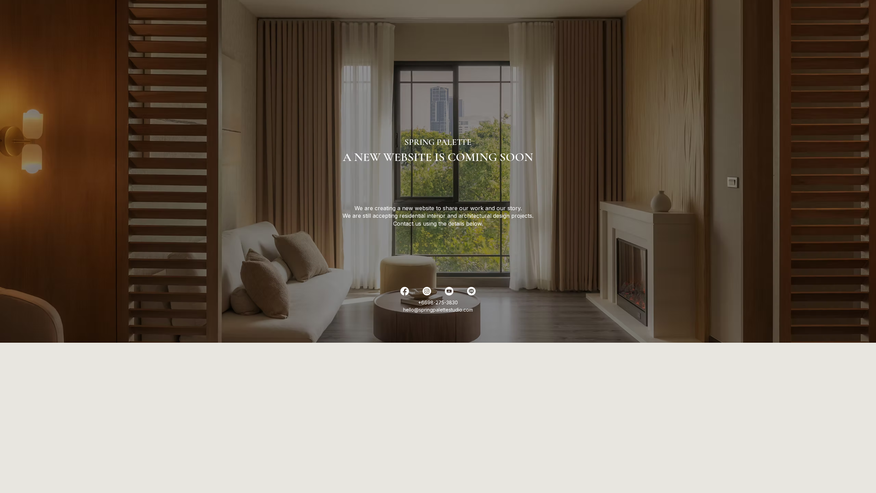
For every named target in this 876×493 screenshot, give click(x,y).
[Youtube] (449, 291)
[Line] (471, 291)
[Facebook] (404, 291)
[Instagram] (427, 291)
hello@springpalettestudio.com (438, 310)
